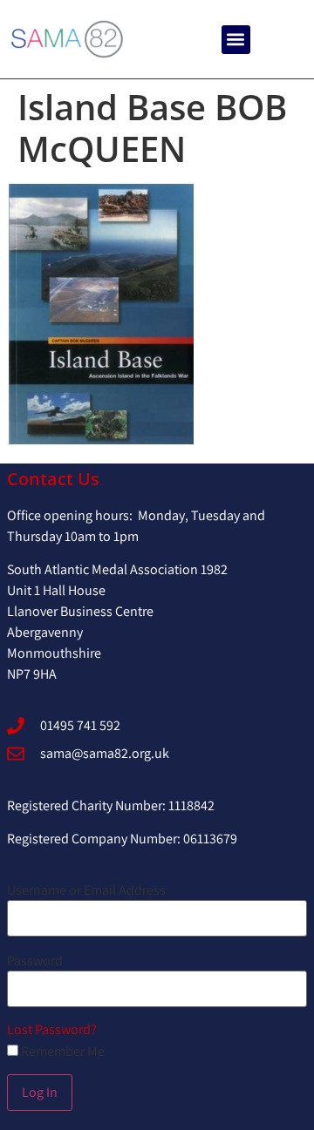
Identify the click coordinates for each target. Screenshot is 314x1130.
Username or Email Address (86, 890)
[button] (236, 39)
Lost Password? (52, 1029)
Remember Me (61, 1052)
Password (35, 961)
